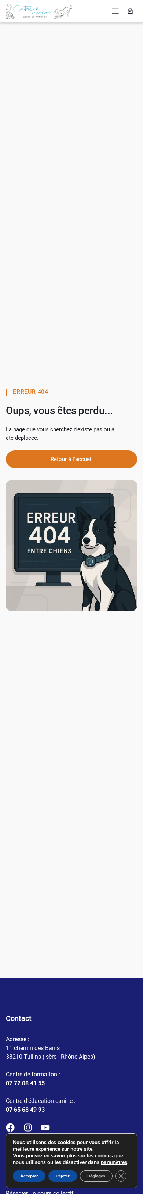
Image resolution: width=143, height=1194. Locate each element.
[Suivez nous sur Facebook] (10, 1127)
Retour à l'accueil (72, 459)
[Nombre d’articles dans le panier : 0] (131, 11)
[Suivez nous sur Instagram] (27, 1127)
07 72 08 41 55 (25, 1083)
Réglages (96, 1176)
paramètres (114, 1162)
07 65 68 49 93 (25, 1109)
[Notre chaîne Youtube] (45, 1127)
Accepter (29, 1176)
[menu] (115, 11)
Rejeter (63, 1176)
